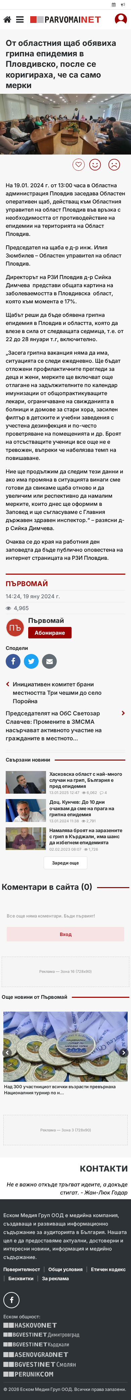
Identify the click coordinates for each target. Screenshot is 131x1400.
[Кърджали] (36, 1344)
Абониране (50, 632)
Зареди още (65, 863)
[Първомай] (65, 19)
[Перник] (28, 1374)
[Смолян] (39, 1364)
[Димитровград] (41, 1335)
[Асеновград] (35, 1354)
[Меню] (20, 19)
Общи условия (65, 1269)
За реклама (55, 1278)
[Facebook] (11, 1300)
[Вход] (121, 19)
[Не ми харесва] (116, 165)
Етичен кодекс (108, 1269)
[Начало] (7, 19)
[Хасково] (30, 1325)
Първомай (27, 584)
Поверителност (21, 1269)
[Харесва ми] (97, 165)
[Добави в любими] (79, 165)
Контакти (104, 1169)
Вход (66, 934)
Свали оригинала (24, 101)
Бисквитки (21, 1278)
